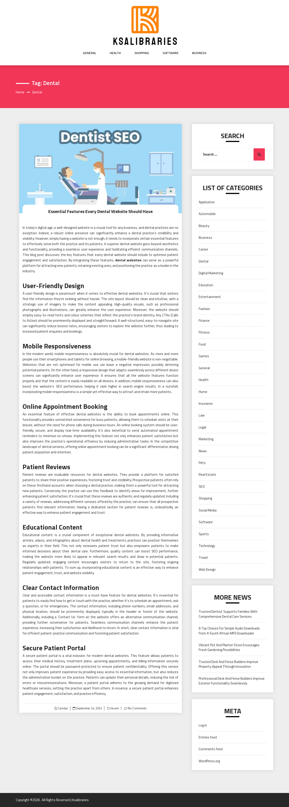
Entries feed (208, 737)
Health (115, 53)
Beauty (204, 225)
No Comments (137, 708)
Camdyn (63, 708)
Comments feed (211, 749)
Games (204, 356)
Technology (207, 545)
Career (203, 249)
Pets (202, 462)
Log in (203, 725)
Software (171, 53)
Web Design (207, 569)
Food (202, 344)
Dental (203, 261)
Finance (204, 320)
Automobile (207, 213)
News (203, 451)
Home (203, 391)
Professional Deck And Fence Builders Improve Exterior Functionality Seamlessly (232, 681)
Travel (203, 557)
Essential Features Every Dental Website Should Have (100, 211)
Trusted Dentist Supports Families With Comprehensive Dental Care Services (228, 614)
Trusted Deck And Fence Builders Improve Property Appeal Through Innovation (228, 664)
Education (206, 285)
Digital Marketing (211, 273)
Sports (204, 534)
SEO (59, 386)
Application (207, 202)
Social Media (208, 510)
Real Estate (207, 474)
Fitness (204, 332)
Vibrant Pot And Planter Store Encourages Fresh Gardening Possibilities (229, 647)
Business (199, 53)
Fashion (204, 308)
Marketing (206, 439)
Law (202, 415)
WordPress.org (209, 761)
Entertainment (210, 296)
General (89, 53)
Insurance (206, 403)
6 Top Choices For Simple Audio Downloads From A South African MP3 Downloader (229, 631)
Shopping (141, 53)
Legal (202, 427)
